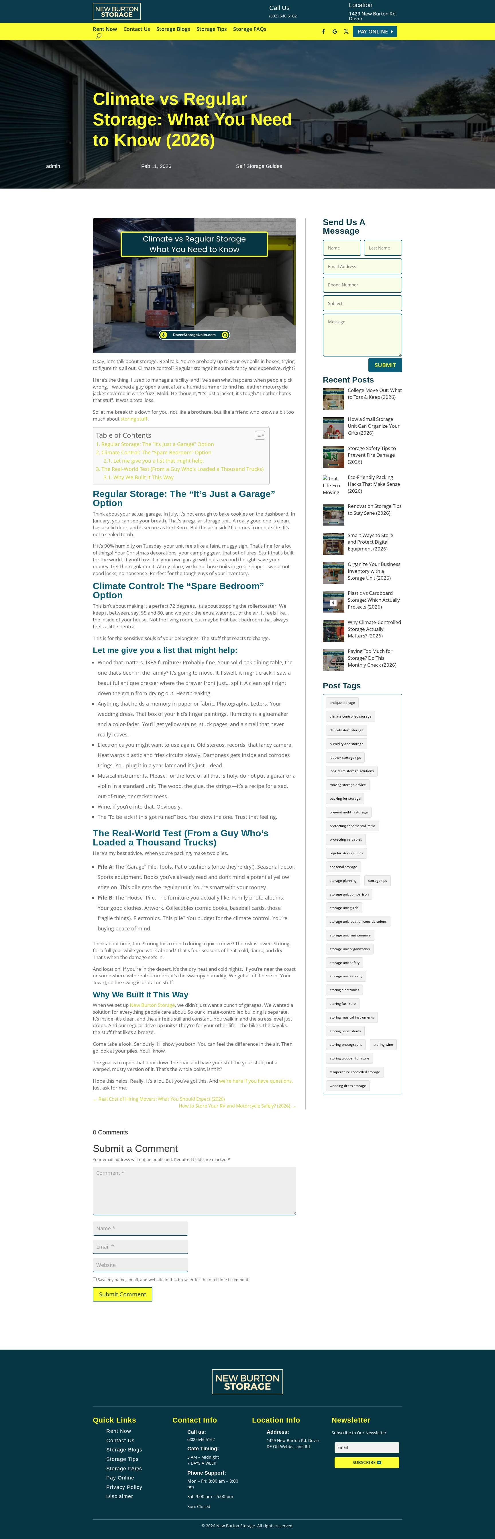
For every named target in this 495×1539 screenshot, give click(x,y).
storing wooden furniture (349, 1058)
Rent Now (105, 29)
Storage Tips (212, 29)
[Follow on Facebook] (323, 31)
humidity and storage (347, 743)
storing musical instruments (352, 1017)
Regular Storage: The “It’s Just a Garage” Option (157, 444)
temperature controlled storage (355, 1071)
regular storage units (346, 853)
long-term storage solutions (352, 770)
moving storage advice (348, 784)
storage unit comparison (349, 894)
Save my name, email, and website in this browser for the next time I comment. (174, 1279)
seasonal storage (343, 866)
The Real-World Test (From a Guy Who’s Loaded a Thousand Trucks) (182, 469)
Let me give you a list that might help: (158, 460)
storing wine (383, 1044)
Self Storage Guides (259, 166)
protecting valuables (346, 839)
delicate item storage (347, 730)
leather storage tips (345, 757)
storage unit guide (344, 907)
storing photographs (346, 1044)
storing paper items (345, 1031)
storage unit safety (345, 962)
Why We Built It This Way (143, 477)
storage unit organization (350, 948)
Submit (385, 365)
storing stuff (134, 418)
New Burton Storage (152, 1005)
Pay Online (373, 31)
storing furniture (343, 1003)
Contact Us (136, 29)
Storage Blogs (173, 29)
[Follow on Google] (334, 31)
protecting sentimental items (353, 825)
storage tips (377, 880)
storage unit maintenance (350, 935)
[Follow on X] (346, 31)
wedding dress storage (348, 1085)
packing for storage (345, 798)
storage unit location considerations (358, 921)
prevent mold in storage (349, 812)
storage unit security (346, 976)
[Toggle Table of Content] (257, 435)
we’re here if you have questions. (256, 1081)
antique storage (342, 702)
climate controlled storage (351, 716)
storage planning (343, 880)
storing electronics (344, 989)
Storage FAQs (249, 29)
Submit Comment (122, 1294)
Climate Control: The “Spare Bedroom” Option (156, 452)
